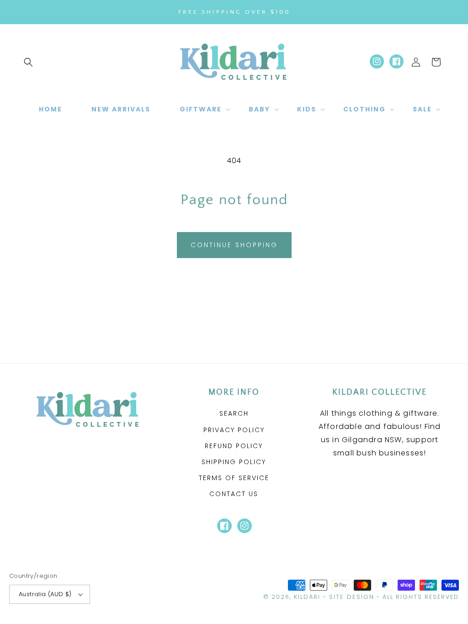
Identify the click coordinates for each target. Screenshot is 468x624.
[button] (28, 62)
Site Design (351, 596)
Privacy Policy (234, 429)
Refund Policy (234, 445)
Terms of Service (234, 477)
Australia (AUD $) (45, 594)
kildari (307, 596)
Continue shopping (234, 244)
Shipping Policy (234, 461)
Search (234, 413)
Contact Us (233, 493)
